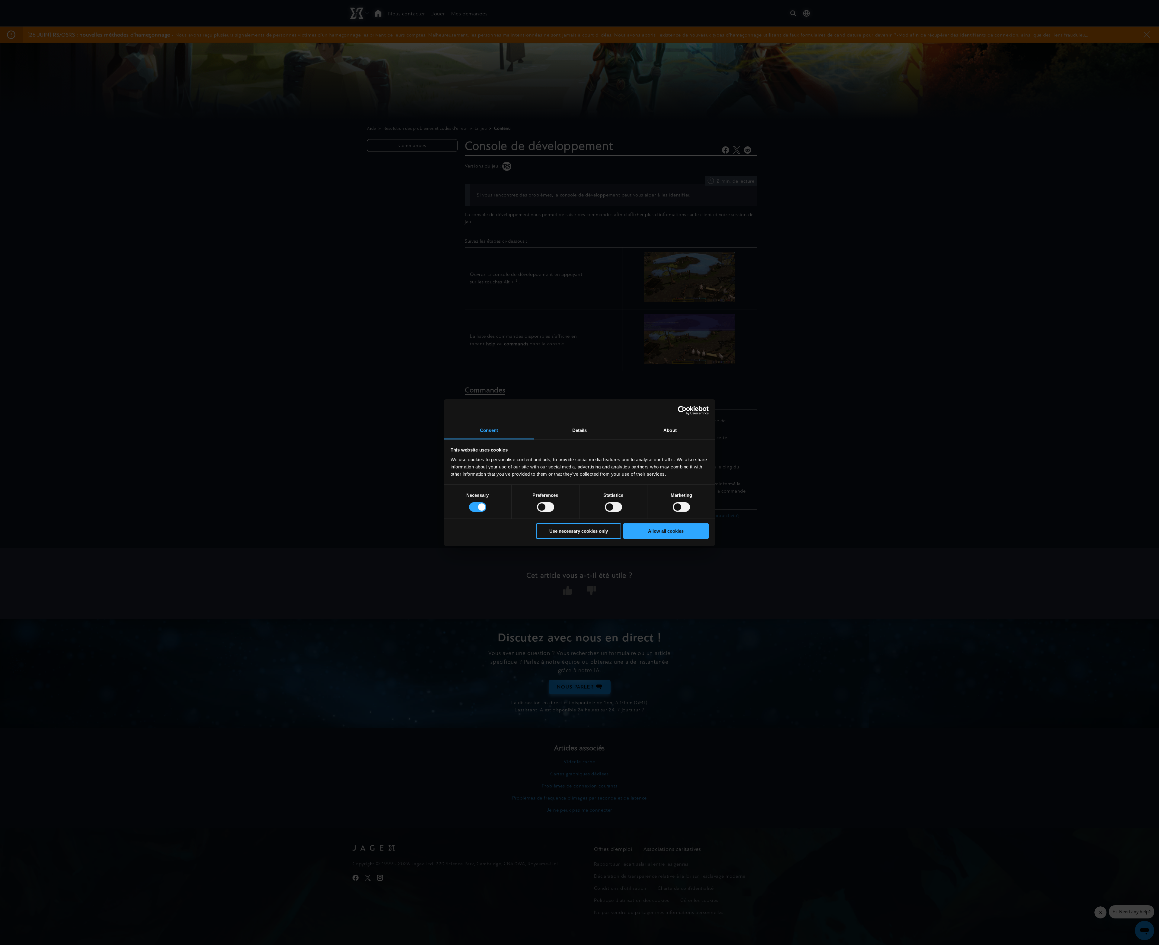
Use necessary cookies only (578, 531)
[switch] (545, 507)
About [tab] (670, 430)
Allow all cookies (666, 531)
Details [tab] (579, 430)
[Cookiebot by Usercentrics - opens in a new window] (682, 410)
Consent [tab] (489, 430)
